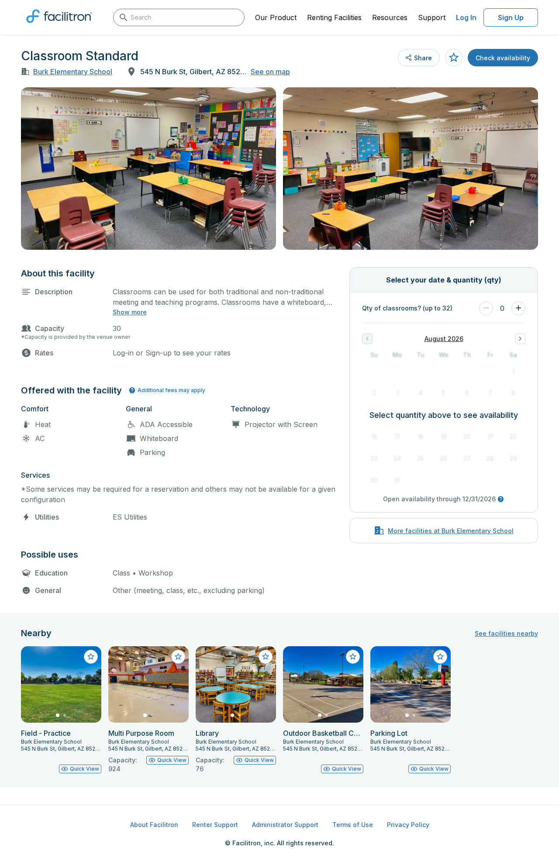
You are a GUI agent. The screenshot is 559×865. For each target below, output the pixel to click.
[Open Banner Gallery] (148, 168)
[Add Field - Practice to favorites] (91, 657)
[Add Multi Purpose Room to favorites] (178, 657)
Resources (389, 17)
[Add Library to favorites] (266, 657)
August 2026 (443, 338)
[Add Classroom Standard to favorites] (453, 57)
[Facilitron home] (59, 25)
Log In (466, 17)
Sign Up (511, 17)
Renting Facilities (334, 17)
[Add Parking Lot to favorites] (440, 657)
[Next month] (520, 339)
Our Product (276, 17)
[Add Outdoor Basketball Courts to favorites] (353, 657)
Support (431, 17)
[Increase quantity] (518, 308)
